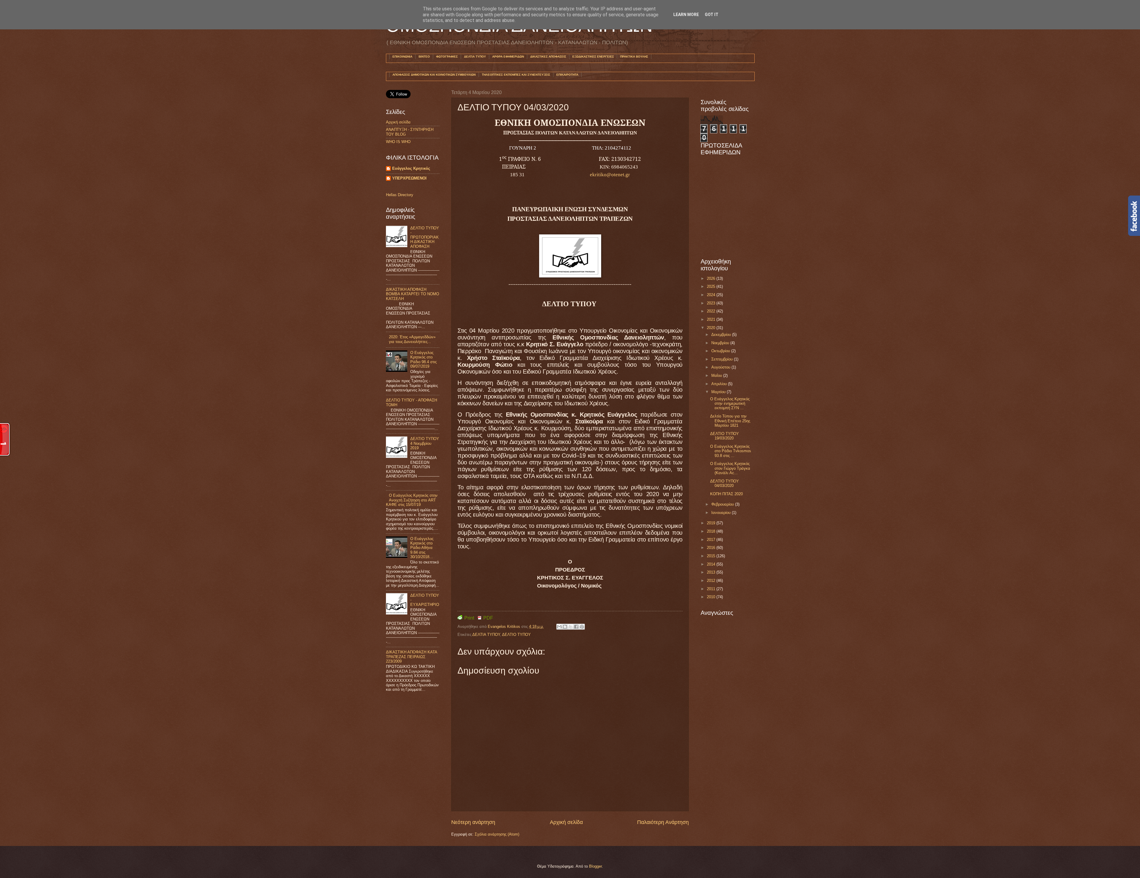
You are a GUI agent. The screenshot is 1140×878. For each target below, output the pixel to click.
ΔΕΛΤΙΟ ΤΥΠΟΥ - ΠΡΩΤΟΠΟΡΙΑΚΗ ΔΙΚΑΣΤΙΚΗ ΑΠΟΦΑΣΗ (424, 237)
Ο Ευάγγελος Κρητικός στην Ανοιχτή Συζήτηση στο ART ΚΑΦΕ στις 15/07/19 (412, 500)
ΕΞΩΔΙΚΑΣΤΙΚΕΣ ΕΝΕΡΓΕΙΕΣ (593, 56)
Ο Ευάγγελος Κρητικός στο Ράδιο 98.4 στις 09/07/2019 (423, 359)
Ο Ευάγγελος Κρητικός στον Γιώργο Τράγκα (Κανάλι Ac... (730, 468)
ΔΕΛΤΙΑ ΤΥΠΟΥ (475, 56)
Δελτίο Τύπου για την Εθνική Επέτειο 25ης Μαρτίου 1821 (730, 421)
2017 (711, 539)
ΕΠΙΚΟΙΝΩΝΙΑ (402, 56)
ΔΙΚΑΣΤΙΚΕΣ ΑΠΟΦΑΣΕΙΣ (548, 56)
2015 (711, 556)
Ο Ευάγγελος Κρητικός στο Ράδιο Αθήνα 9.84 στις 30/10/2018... (421, 547)
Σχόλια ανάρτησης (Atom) (497, 834)
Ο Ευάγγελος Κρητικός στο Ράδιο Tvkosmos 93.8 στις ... (730, 451)
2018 (711, 531)
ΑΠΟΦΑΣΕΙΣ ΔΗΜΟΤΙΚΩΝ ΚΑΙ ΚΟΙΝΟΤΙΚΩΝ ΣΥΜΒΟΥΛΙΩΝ (434, 74)
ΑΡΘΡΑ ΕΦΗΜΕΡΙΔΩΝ (508, 56)
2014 (711, 564)
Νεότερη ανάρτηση (473, 822)
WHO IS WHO (398, 141)
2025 (711, 286)
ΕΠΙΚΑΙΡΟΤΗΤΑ (567, 74)
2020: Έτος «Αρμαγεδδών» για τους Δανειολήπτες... (412, 339)
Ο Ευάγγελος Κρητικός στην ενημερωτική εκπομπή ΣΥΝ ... (730, 403)
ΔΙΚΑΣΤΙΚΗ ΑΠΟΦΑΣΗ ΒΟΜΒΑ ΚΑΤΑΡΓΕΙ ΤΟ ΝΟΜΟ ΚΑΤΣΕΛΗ (412, 294)
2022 (711, 311)
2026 (711, 278)
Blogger (595, 866)
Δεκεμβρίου (721, 334)
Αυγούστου (721, 367)
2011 (711, 589)
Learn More (686, 14)
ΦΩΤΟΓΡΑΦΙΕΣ (447, 56)
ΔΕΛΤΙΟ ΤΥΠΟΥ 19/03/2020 (724, 435)
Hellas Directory (399, 195)
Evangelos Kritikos (504, 626)
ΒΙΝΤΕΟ (424, 56)
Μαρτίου (719, 392)
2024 (711, 295)
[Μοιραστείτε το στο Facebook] (576, 627)
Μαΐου (717, 375)
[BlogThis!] (565, 627)
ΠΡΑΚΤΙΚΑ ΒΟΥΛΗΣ (634, 56)
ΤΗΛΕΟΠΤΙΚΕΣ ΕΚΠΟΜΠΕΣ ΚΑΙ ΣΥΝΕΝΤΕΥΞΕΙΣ (516, 74)
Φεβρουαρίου (723, 504)
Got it (711, 14)
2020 (711, 328)
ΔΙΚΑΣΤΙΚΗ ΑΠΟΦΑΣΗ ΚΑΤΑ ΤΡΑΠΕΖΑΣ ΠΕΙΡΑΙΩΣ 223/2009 (411, 656)
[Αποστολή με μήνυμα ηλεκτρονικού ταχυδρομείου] (559, 627)
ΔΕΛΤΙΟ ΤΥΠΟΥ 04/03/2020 (724, 483)
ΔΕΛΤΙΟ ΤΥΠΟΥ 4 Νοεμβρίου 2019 (424, 443)
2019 (711, 523)
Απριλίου (719, 384)
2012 (711, 580)
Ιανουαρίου (721, 512)
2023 (711, 303)
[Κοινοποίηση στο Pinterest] (582, 627)
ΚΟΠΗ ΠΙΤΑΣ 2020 (726, 494)
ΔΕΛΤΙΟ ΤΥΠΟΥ (516, 634)
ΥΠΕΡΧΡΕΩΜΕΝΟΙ (409, 178)
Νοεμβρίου (720, 343)
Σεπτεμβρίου (722, 359)
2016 (711, 547)
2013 (711, 572)
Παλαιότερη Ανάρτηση (663, 822)
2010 (711, 597)
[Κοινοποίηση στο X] (571, 627)
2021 (711, 319)
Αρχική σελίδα (566, 822)
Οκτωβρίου (721, 351)
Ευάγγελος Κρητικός (411, 168)
